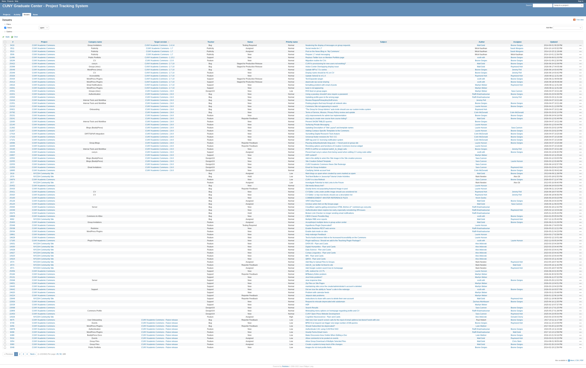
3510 (12, 51)
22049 (12, 210)
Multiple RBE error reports (316, 219)
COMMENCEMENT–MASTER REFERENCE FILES (327, 198)
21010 (12, 106)
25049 (12, 70)
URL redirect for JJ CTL (315, 271)
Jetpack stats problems (315, 295)
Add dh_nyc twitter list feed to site (319, 265)
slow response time (314, 280)
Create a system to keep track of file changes (324, 344)
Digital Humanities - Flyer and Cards (321, 247)
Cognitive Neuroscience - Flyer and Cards (323, 317)
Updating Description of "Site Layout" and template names (329, 128)
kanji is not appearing (314, 88)
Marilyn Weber (481, 85)
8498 (12, 332)
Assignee (517, 42)
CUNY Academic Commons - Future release (159, 320)
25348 (12, 225)
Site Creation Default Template (318, 161)
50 (61, 354)
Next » (33, 354)
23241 (12, 118)
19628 (12, 237)
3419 (12, 45)
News (35, 15)
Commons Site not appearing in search (322, 106)
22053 (12, 164)
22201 (12, 94)
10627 (12, 253)
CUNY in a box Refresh (315, 180)
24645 (12, 286)
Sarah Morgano (516, 48)
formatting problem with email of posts (321, 85)
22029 (12, 305)
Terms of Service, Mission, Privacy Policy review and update (330, 112)
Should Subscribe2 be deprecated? (320, 326)
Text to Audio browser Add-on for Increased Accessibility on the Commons (336, 237)
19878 (12, 329)
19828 (12, 216)
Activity (17, 15)
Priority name (292, 42)
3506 (12, 54)
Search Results (312, 308)
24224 (12, 295)
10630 (12, 247)
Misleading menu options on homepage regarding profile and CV (332, 311)
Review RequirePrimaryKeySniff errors (322, 100)
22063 (12, 97)
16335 (12, 146)
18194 (12, 61)
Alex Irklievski (481, 244)
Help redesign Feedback (316, 234)
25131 (12, 277)
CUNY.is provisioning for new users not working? (326, 64)
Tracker (211, 42)
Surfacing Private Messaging (317, 125)
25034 (12, 231)
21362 (12, 128)
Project (44, 42)
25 (57, 354)
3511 (12, 48)
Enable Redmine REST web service (320, 228)
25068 (12, 280)
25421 (12, 192)
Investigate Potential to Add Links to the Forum (325, 183)
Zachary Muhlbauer (481, 302)
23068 (12, 308)
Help (16, 1)
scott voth (481, 57)
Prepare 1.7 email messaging (318, 54)
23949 (12, 299)
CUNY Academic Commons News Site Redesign (326, 164)
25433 (12, 189)
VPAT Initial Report (313, 201)
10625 (12, 256)
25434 (12, 79)
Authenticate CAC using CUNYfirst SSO (322, 329)
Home (4, 1)
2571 (12, 268)
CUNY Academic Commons (43, 45)
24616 (12, 85)
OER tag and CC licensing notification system (324, 140)
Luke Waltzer (481, 326)
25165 (12, 198)
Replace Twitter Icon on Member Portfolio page (325, 57)
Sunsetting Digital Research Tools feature (323, 134)
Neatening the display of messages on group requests (328, 45)
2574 (12, 262)
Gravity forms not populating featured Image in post (327, 189)
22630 (12, 122)
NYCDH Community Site (43, 173)
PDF (582, 360)
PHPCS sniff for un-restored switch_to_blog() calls (326, 149)
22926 (12, 302)
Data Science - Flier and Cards (318, 250)
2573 (12, 265)
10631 (12, 244)
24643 (12, 152)
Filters (8, 24)
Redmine (285, 366)
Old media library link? (315, 186)
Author (482, 42)
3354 (12, 341)
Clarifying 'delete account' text (318, 170)
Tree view (580, 20)
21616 (12, 100)
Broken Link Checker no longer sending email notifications (330, 213)
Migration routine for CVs (316, 61)
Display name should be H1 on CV (320, 73)
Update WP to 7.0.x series (316, 70)
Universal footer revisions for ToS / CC (321, 137)
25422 (12, 64)
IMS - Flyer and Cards (315, 256)
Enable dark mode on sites (317, 231)
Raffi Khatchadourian (481, 94)
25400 (12, 222)
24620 (12, 292)
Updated (553, 42)
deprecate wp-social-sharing (317, 82)
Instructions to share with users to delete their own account (330, 299)
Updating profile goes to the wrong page (322, 97)
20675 (12, 213)
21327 (12, 131)
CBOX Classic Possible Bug (317, 216)
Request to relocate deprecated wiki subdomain (325, 302)
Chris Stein (516, 341)
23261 (12, 88)
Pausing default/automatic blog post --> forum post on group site (332, 143)
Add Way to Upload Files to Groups (320, 262)
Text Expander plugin (314, 79)
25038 (12, 228)
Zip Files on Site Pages (315, 283)
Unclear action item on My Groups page (322, 204)
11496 (12, 57)
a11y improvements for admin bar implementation (326, 115)
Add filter (549, 27)
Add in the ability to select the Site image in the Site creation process (334, 158)
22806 (12, 311)
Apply (7, 37)
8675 (12, 320)
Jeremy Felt (517, 70)
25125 (12, 204)
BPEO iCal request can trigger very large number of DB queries (332, 323)
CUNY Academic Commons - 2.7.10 (159, 64)
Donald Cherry (517, 317)
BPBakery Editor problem (316, 274)
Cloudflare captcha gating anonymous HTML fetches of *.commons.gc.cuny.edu (338, 207)
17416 (12, 134)
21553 (12, 167)
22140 (12, 125)
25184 (12, 274)
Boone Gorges (517, 45)
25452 (12, 186)
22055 (12, 161)
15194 (12, 149)
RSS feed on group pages (316, 91)
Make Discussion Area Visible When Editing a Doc (326, 335)
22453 (12, 314)
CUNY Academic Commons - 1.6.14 (159, 45)
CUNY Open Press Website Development (323, 314)
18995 (12, 170)
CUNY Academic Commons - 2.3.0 (159, 61)
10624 (12, 259)
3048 (12, 347)
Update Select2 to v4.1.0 (316, 76)
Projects (10, 1)
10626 (12, 317)
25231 (12, 115)
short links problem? (314, 277)
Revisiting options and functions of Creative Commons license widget (334, 146)
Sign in (580, 1)
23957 (12, 155)
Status (9, 27)
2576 (12, 176)
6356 (12, 326)
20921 (12, 109)
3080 (12, 344)
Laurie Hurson (481, 106)
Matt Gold (481, 45)
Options (9, 31)
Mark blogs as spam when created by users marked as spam (331, 173)
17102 (12, 137)
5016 (12, 338)
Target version (160, 42)
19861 (12, 234)
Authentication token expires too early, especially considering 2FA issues (335, 210)
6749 (12, 323)
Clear (16, 37)
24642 (12, 289)
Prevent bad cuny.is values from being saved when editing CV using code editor (338, 152)
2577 (12, 183)
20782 (12, 112)
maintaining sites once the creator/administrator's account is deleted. (334, 286)
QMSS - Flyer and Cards (316, 259)
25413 (12, 82)
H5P (307, 305)
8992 (12, 219)
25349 (12, 73)
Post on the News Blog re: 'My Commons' (322, 51)
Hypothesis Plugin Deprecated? (319, 225)
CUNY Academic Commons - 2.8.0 (159, 91)
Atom (572, 360)
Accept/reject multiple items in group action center (326, 222)
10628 (12, 250)
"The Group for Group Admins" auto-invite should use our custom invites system (338, 109)
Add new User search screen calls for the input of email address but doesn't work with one (343, 320)
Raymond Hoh (517, 67)
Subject (383, 42)
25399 (12, 67)
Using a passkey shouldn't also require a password (327, 94)
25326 (12, 76)
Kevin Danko (481, 198)
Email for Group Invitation (316, 167)
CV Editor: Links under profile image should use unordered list (331, 192)
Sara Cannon (516, 91)
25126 (12, 201)
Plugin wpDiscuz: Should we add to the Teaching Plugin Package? (333, 241)
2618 (12, 173)
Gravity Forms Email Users (316, 332)
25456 (12, 271)
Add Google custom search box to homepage (324, 268)
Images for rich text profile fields (319, 347)
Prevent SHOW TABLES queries (319, 122)
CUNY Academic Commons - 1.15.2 (159, 57)
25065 (12, 207)
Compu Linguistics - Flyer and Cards (321, 253)
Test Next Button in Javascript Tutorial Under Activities (328, 176)
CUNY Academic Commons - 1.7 (159, 48)
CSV (577, 360)
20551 (12, 91)
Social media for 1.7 (314, 48)
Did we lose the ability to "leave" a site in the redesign (328, 289)
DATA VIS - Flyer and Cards (317, 244)
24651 (12, 283)
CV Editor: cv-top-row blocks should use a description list (329, 195)
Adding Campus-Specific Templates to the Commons (327, 131)
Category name (95, 42)
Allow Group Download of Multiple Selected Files (326, 341)
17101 (12, 140)
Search (529, 5)
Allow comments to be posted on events (322, 338)
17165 (12, 241)
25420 (12, 195)
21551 (12, 103)
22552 (12, 158)
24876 (12, 180)
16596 (12, 143)
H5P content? (311, 155)
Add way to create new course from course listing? (326, 118)
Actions (580, 45)
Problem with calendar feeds (317, 292)
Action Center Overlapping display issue (322, 67)
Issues (27, 15)
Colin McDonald (481, 112)
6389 (12, 335)
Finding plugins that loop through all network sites (326, 103)
